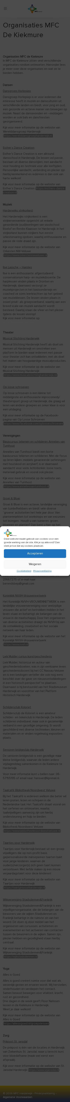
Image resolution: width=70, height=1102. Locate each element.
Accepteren (35, 553)
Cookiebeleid (24, 571)
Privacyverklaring (42, 571)
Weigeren (35, 564)
